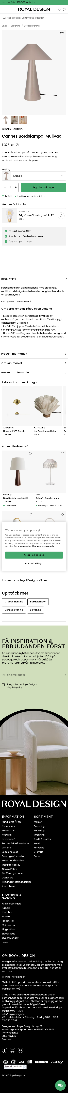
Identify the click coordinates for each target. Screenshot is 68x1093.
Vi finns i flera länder (13, 976)
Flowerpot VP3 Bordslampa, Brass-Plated (16, 431)
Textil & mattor (42, 839)
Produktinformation (14, 354)
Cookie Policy (9, 869)
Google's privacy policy (43, 546)
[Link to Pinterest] (20, 1050)
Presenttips (8, 921)
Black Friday (8, 934)
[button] (59, 9)
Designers (7, 877)
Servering (39, 830)
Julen (5, 942)
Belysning (39, 826)
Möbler (38, 822)
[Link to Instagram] (12, 1050)
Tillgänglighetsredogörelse (17, 882)
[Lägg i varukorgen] (61, 215)
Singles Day (8, 929)
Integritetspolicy (11, 865)
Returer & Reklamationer (16, 843)
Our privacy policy (22, 546)
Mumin (6, 916)
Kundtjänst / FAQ (11, 822)
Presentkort (8, 830)
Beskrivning (8, 279)
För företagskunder (12, 873)
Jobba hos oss (10, 852)
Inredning (39, 835)
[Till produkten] (34, 215)
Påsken (6, 908)
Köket (37, 843)
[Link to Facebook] (4, 1050)
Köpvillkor (7, 835)
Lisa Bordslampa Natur (45, 431)
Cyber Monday (10, 938)
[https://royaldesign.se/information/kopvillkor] (15, 1067)
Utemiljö (38, 852)
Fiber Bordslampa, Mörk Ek (15, 498)
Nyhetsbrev (8, 826)
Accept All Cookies (34, 555)
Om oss (6, 847)
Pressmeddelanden (13, 860)
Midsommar (9, 925)
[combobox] (34, 176)
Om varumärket (11, 363)
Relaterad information (16, 372)
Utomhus (7, 912)
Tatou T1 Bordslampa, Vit (48, 498)
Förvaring (39, 847)
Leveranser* (8, 839)
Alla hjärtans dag (11, 904)
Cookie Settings (34, 563)
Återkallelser (9, 886)
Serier (37, 856)
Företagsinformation (13, 856)
